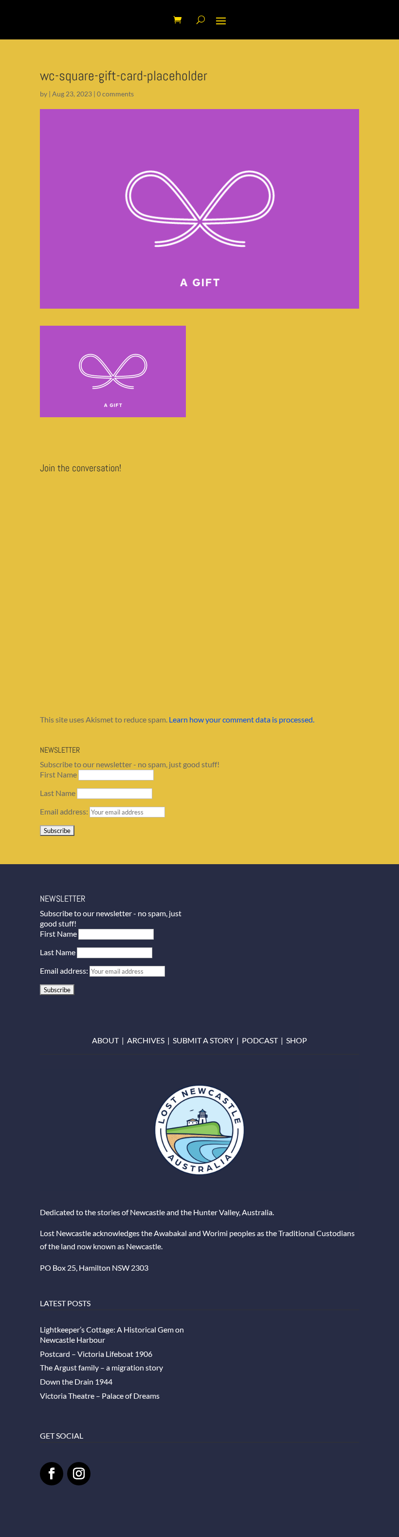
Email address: (65, 811)
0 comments (115, 94)
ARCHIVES (145, 1040)
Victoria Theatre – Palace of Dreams (100, 1395)
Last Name (57, 792)
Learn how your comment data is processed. (241, 719)
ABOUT (105, 1040)
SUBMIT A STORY (203, 1040)
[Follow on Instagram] (79, 1473)
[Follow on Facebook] (51, 1473)
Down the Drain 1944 (76, 1381)
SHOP (296, 1040)
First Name (58, 774)
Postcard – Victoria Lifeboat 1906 (96, 1353)
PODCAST (260, 1040)
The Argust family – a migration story (101, 1367)
